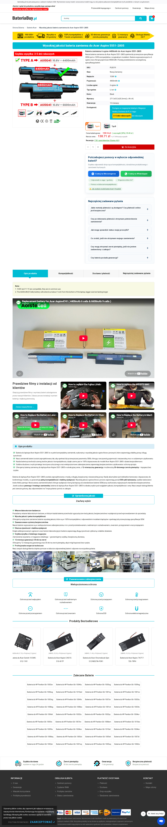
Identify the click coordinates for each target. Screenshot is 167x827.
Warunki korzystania (21, 791)
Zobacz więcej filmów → (25, 407)
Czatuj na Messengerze (105, 174)
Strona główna (18, 28)
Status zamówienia (65, 795)
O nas (15, 783)
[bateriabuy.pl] (25, 18)
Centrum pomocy (121, 8)
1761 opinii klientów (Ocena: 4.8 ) (106, 140)
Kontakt (148, 783)
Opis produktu (30, 273)
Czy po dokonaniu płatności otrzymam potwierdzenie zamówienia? (114, 220)
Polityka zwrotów (64, 791)
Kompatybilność (66, 273)
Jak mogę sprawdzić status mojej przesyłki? (110, 230)
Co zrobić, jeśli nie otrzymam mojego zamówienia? (113, 238)
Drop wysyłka (105, 791)
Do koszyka (130, 147)
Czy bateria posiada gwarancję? (104, 258)
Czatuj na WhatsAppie (137, 174)
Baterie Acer (32, 28)
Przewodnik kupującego (100, 8)
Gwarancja (137, 8)
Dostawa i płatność (101, 273)
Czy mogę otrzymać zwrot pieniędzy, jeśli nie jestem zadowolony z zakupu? (113, 248)
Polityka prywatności (21, 795)
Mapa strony (149, 8)
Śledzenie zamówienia (109, 795)
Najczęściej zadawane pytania (136, 273)
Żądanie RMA (63, 787)
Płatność (103, 783)
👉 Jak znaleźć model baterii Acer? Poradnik (105, 189)
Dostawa (103, 787)
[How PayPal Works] (121, 812)
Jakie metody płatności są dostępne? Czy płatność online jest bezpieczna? (116, 209)
